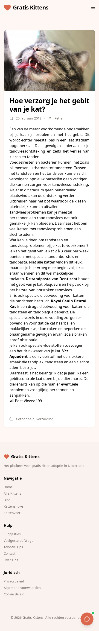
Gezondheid (25, 419)
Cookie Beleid (14, 594)
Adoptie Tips (13, 547)
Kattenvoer (12, 513)
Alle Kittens (12, 493)
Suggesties (12, 534)
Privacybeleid (14, 581)
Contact (9, 553)
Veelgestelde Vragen (19, 540)
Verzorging (44, 419)
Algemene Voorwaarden (22, 587)
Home (8, 487)
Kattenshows (13, 506)
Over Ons (11, 560)
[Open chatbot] (87, 619)
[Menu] (93, 7)
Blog (7, 500)
